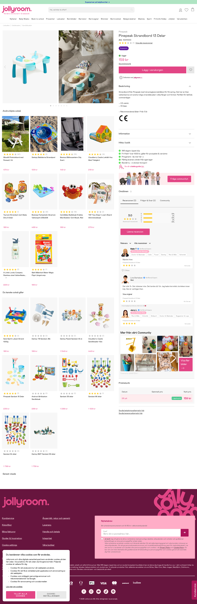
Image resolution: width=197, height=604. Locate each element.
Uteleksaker (16, 25)
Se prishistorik (125, 64)
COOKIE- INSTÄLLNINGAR (51, 595)
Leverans (46, 525)
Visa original (127, 294)
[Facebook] (83, 591)
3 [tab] (56, 106)
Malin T (133, 249)
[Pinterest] (113, 591)
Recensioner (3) (129, 200)
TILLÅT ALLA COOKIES (20, 595)
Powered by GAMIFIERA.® (129, 373)
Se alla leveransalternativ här (131, 413)
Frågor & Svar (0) (148, 200)
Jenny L (133, 310)
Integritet (47, 538)
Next (111, 66)
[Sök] (131, 9)
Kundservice (8, 518)
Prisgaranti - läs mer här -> (133, 157)
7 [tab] (66, 106)
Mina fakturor (9, 531)
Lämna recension (135, 231)
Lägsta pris (177, 398)
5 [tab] (61, 106)
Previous (5, 66)
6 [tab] (64, 106)
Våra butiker (48, 545)
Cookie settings (9, 545)
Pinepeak (123, 31)
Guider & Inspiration (12, 538)
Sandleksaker (27, 25)
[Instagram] (91, 591)
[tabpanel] (30, 66)
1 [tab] (50, 106)
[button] (186, 10)
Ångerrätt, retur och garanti (56, 518)
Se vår (134, 166)
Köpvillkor (7, 525)
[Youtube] (98, 591)
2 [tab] (53, 106)
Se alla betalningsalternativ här (131, 410)
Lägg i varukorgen (152, 70)
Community (165, 200)
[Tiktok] (106, 591)
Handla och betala (51, 531)
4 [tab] (58, 106)
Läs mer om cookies (14, 586)
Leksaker (6, 25)
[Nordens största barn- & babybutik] (16, 9)
